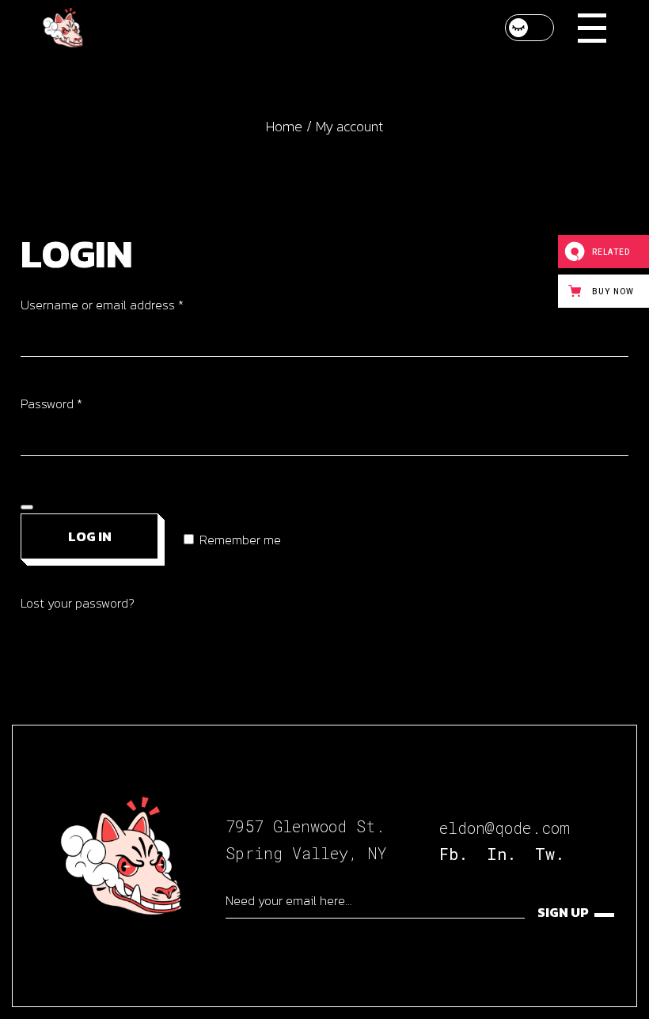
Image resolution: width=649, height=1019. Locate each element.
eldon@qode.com (504, 827)
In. (501, 854)
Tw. (549, 854)
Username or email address (127, 304)
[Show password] (27, 507)
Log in (90, 536)
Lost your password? (78, 602)
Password (76, 403)
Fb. (453, 854)
